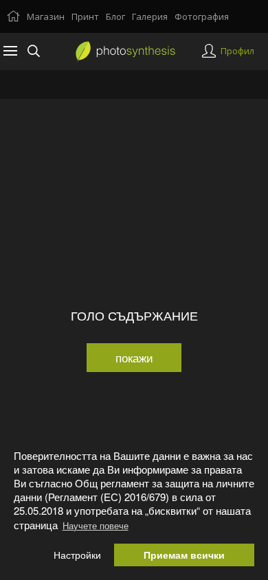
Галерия (150, 16)
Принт (85, 16)
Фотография (202, 16)
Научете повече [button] (96, 525)
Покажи (134, 357)
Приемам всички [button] (184, 554)
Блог (115, 16)
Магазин (46, 16)
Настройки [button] (77, 554)
